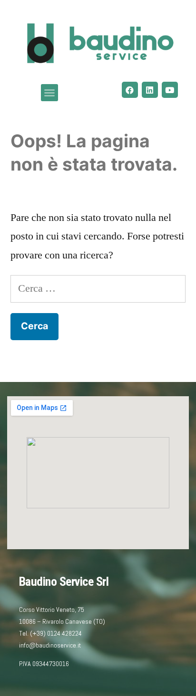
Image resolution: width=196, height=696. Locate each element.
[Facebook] (130, 90)
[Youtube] (170, 90)
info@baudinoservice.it (50, 645)
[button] (49, 92)
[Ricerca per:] (98, 288)
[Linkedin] (150, 90)
